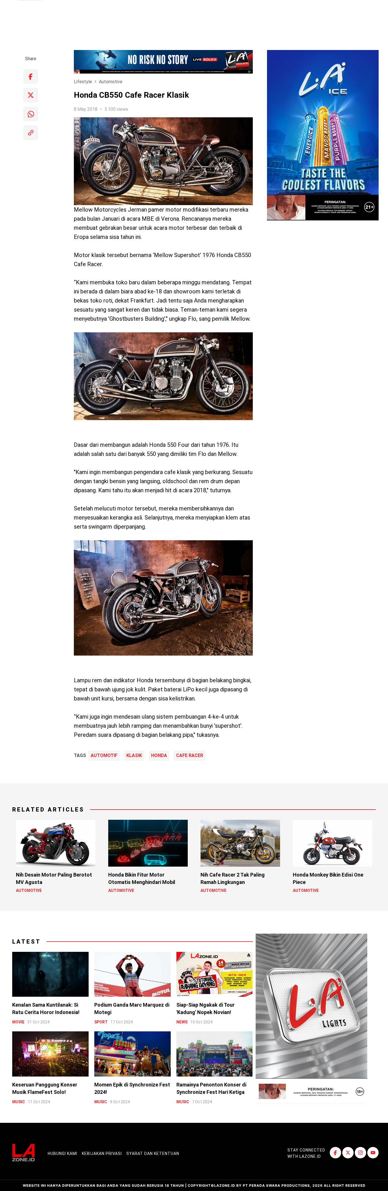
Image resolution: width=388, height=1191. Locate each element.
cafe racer (189, 755)
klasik (134, 755)
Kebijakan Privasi (102, 1153)
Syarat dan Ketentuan (152, 1153)
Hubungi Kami (62, 1153)
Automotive (110, 81)
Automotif (104, 755)
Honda (159, 755)
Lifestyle (83, 81)
